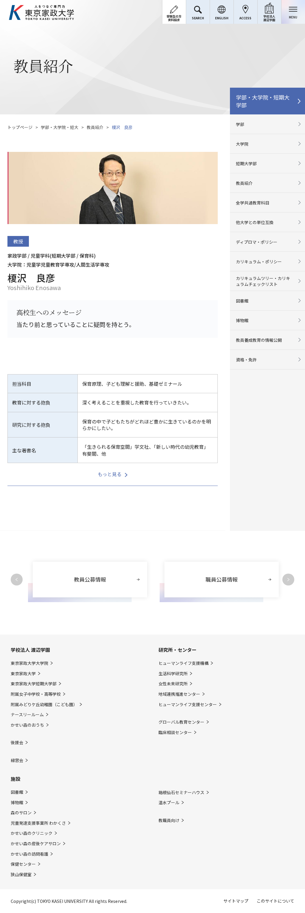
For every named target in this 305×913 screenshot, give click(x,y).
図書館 (242, 301)
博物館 (242, 320)
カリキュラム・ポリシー (259, 262)
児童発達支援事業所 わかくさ (38, 823)
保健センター (23, 864)
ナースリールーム (27, 714)
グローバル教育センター (181, 722)
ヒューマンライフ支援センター (187, 704)
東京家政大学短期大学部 (34, 684)
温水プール (168, 802)
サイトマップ (235, 901)
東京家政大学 (23, 673)
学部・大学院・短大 (59, 127)
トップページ (19, 127)
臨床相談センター (175, 732)
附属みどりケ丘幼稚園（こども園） (44, 704)
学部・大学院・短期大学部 (263, 101)
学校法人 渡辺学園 (30, 649)
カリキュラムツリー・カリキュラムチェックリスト (263, 281)
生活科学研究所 (173, 673)
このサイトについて (275, 901)
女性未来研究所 (173, 684)
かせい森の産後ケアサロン (36, 843)
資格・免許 (246, 360)
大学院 (242, 144)
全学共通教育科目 (252, 203)
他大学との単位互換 (254, 222)
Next (288, 579)
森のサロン (21, 813)
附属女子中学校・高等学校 (36, 694)
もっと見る (110, 474)
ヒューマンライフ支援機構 (183, 663)
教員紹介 (95, 127)
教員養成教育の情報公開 (259, 340)
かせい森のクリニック (31, 833)
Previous (17, 579)
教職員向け (168, 820)
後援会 (17, 742)
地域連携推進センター (179, 694)
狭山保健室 (21, 874)
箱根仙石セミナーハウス (181, 792)
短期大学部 (246, 163)
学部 (240, 124)
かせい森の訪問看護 (29, 854)
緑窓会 (17, 760)
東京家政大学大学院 (29, 663)
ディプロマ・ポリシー (256, 242)
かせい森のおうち (27, 725)
